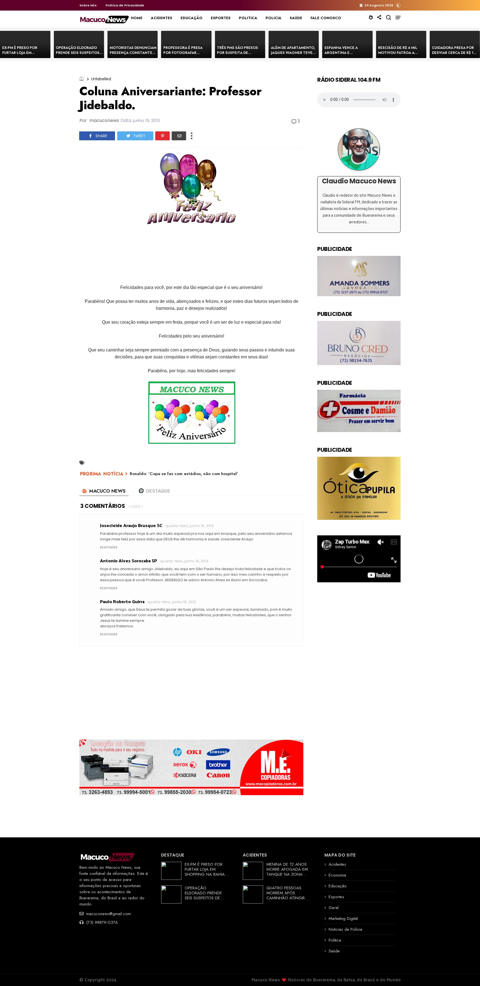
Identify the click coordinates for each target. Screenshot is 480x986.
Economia (337, 875)
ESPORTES (221, 18)
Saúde (334, 951)
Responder (109, 547)
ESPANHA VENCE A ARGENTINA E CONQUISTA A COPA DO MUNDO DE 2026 (345, 55)
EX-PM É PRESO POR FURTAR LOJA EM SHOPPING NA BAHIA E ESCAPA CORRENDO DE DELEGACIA (206, 874)
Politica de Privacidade (125, 5)
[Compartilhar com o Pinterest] (162, 135)
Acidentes (337, 864)
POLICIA (273, 18)
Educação (338, 886)
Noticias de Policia (345, 929)
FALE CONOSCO (326, 18)
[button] (398, 5)
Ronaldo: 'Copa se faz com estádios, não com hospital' (184, 474)
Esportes (336, 897)
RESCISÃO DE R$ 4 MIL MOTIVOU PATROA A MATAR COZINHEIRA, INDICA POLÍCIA (397, 55)
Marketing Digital (343, 918)
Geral (334, 908)
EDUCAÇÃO (191, 18)
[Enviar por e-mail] (179, 135)
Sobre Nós (88, 5)
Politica (335, 940)
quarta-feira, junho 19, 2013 (189, 525)
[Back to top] (466, 973)
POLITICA (248, 18)
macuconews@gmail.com (108, 914)
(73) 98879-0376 (101, 922)
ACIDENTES (161, 18)
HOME (136, 18)
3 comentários (102, 506)
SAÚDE (296, 18)
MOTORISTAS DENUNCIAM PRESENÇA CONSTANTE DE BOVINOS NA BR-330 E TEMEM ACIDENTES (133, 55)
